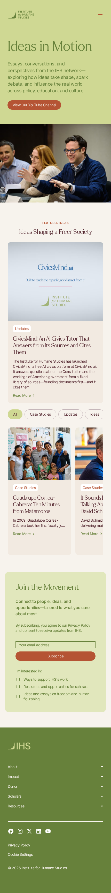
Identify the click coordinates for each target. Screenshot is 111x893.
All (15, 414)
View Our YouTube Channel (34, 105)
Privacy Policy (19, 845)
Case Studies (40, 414)
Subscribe (55, 656)
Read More (21, 395)
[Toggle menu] (100, 14)
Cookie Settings (20, 854)
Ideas (94, 414)
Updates (70, 414)
